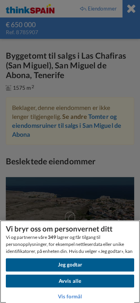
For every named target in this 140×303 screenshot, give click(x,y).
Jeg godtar (70, 264)
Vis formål (70, 296)
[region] (70, 261)
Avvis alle (70, 281)
